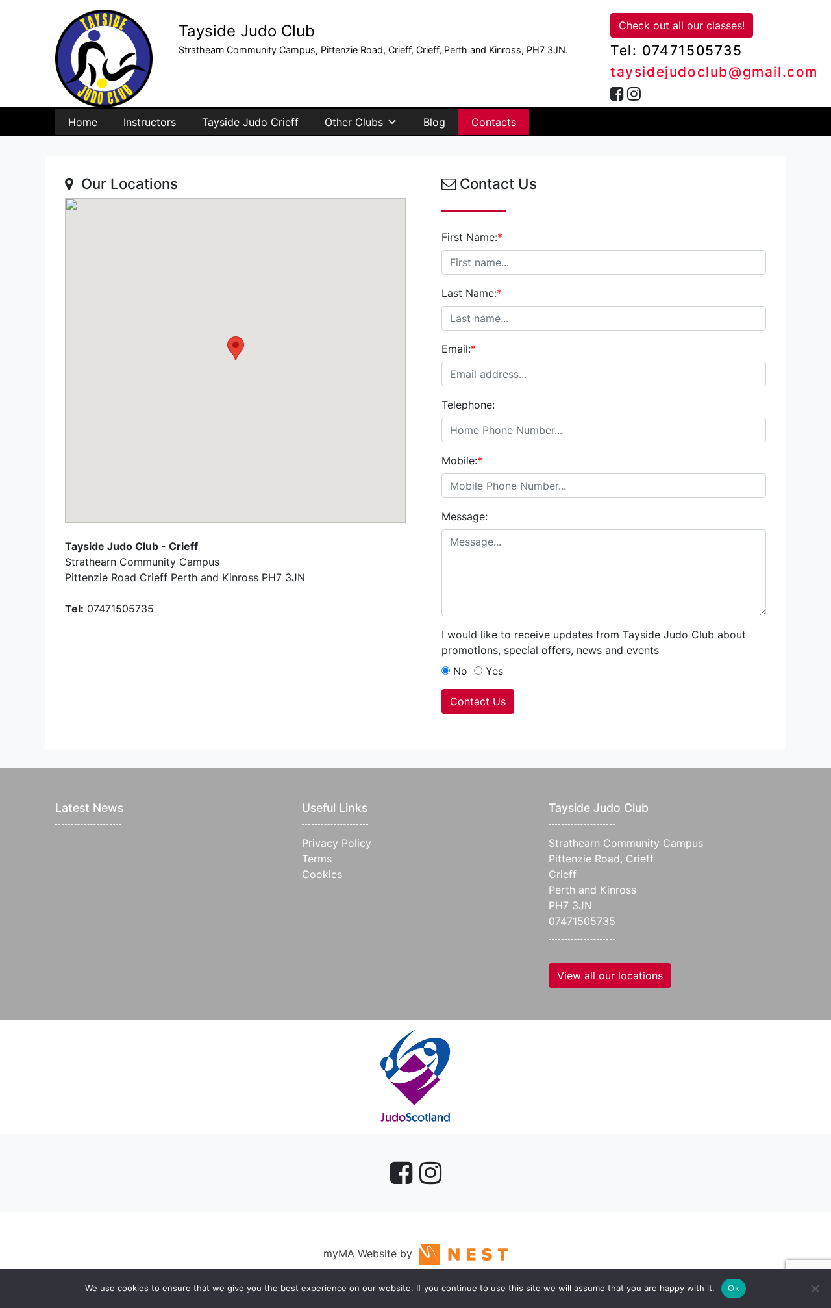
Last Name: (471, 292)
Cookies (322, 874)
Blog (434, 122)
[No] (814, 1288)
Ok (733, 1288)
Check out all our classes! (682, 25)
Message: (464, 516)
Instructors (149, 122)
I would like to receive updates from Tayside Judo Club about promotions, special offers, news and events (593, 642)
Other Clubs (354, 122)
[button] (235, 348)
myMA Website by (371, 1253)
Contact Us (478, 701)
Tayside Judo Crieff (250, 122)
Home (82, 122)
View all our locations (610, 975)
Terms (317, 858)
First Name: (471, 237)
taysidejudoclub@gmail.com (714, 72)
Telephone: (468, 404)
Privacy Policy (336, 842)
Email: (458, 348)
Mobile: (461, 460)
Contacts (493, 122)
